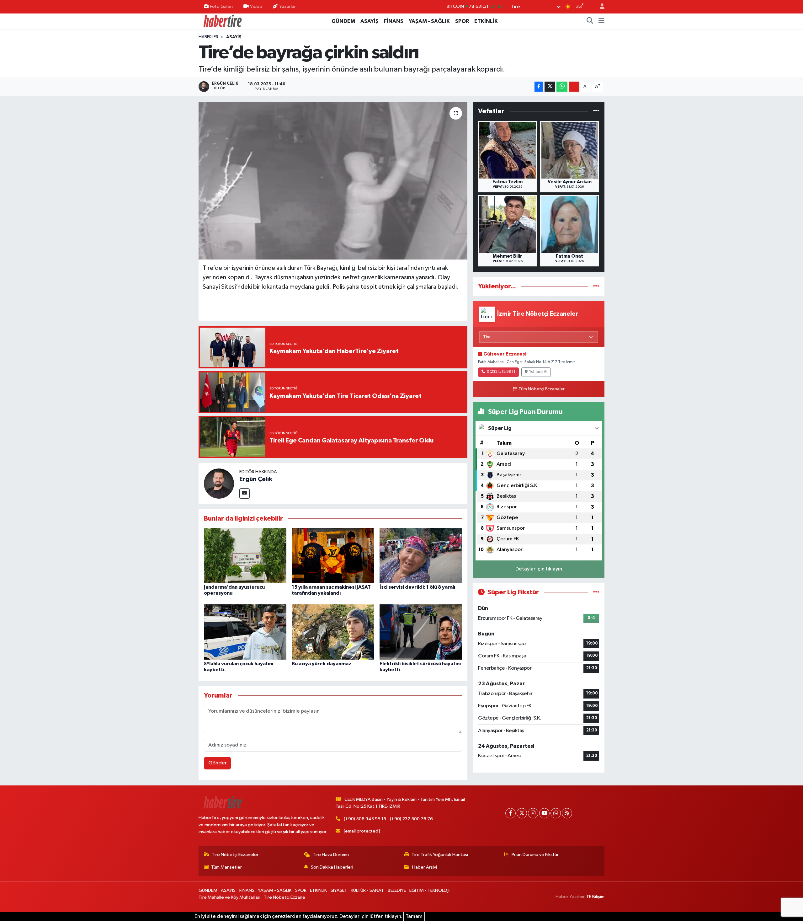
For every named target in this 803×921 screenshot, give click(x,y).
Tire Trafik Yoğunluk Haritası (440, 854)
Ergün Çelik (255, 479)
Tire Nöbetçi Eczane (284, 897)
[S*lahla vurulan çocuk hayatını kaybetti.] (245, 632)
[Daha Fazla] (574, 87)
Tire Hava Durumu (331, 854)
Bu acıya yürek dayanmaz (321, 663)
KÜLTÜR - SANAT (367, 890)
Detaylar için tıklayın (538, 569)
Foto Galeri (221, 6)
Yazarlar (287, 6)
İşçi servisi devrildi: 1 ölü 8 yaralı (417, 587)
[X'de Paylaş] (550, 87)
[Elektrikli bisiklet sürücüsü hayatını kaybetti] (421, 632)
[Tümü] (596, 111)
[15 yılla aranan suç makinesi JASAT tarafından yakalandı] (333, 555)
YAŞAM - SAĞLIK (429, 21)
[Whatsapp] (555, 813)
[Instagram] (533, 813)
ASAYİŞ (369, 21)
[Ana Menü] (601, 21)
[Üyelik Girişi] (599, 6)
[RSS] (567, 813)
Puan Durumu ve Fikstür (535, 854)
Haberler (208, 37)
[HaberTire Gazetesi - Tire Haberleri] (222, 21)
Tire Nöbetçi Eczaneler (235, 854)
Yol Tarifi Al (538, 372)
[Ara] (590, 21)
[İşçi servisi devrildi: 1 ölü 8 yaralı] (421, 555)
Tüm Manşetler (226, 867)
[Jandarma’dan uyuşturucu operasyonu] (245, 555)
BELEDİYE (397, 890)
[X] (522, 813)
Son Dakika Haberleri (332, 867)
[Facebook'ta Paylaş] (538, 87)
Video (256, 6)
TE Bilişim (595, 896)
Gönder (217, 763)
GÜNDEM (343, 21)
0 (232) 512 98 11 (501, 372)
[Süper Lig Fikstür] (596, 592)
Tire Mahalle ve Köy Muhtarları (229, 897)
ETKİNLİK (486, 21)
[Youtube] (544, 813)
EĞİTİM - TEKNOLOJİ (429, 890)
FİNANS (393, 21)
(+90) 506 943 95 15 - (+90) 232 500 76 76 (388, 819)
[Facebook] (510, 813)
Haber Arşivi (424, 867)
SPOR (462, 21)
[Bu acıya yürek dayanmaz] (333, 632)
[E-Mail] (244, 493)
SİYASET (339, 890)
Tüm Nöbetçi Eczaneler (541, 389)
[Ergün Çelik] (219, 483)
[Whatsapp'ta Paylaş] (561, 87)
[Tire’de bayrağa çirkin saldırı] (333, 180)
